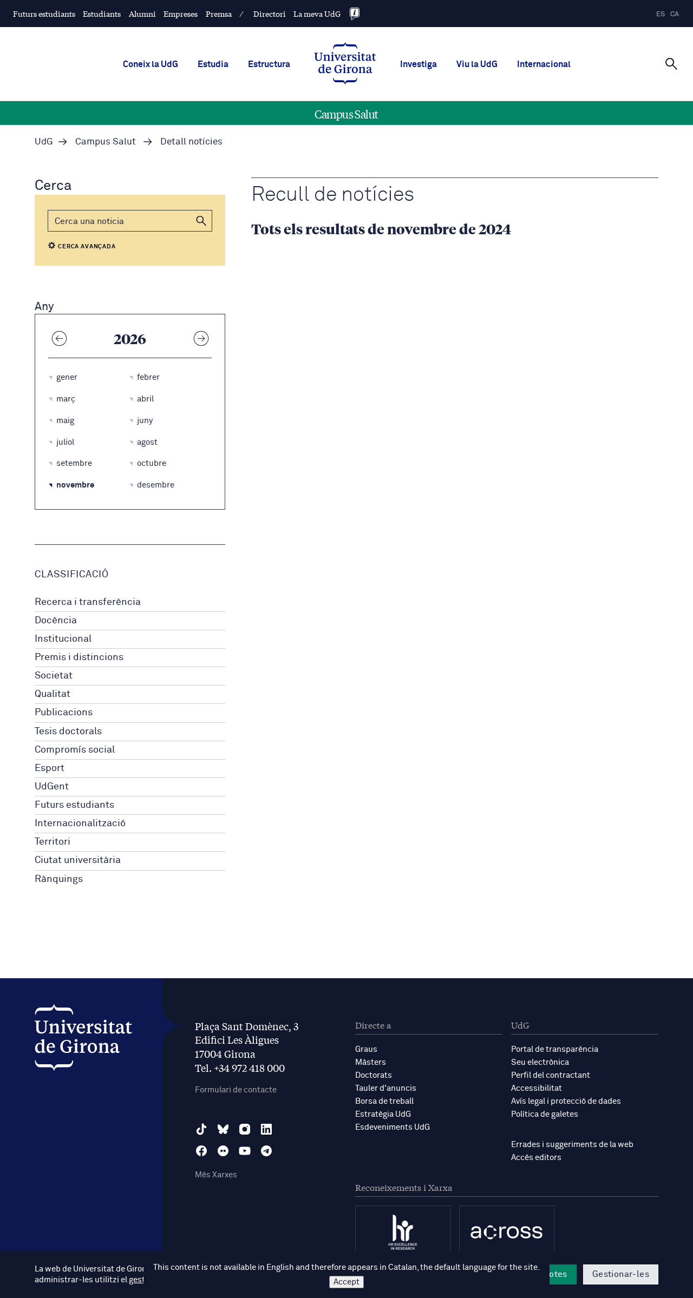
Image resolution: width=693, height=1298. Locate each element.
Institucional (63, 639)
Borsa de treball (384, 1101)
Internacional (544, 64)
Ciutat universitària (78, 860)
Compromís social (75, 750)
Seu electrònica (540, 1062)
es (660, 14)
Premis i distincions (79, 657)
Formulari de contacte (236, 1090)
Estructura (269, 64)
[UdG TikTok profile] (201, 1129)
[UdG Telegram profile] (266, 1150)
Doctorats (373, 1075)
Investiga (418, 64)
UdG (44, 142)
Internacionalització (80, 823)
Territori (52, 842)
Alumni (142, 13)
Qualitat (52, 694)
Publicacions (64, 712)
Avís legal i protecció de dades (566, 1101)
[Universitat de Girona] (83, 1040)
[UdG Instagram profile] (244, 1129)
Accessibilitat (536, 1088)
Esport (49, 768)
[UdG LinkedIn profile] (266, 1129)
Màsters (370, 1062)
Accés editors (536, 1158)
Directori (269, 13)
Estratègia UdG (383, 1114)
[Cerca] (671, 63)
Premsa (219, 13)
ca (674, 14)
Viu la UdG (477, 64)
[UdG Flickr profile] (223, 1150)
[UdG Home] (345, 64)
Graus (366, 1049)
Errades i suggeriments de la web (572, 1145)
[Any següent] (201, 338)
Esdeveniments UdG (392, 1127)
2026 (130, 338)
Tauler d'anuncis (385, 1088)
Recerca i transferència (88, 602)
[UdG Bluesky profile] (223, 1129)
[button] (201, 221)
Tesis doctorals (68, 731)
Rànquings (59, 879)
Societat (54, 676)
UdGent (52, 787)
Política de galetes (544, 1114)
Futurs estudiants (44, 13)
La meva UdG (317, 13)
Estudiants (102, 13)
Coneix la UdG (150, 64)
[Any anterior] (59, 338)
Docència (56, 620)
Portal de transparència (554, 1049)
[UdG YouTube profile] (244, 1150)
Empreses (181, 13)
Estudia (213, 64)
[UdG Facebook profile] (201, 1150)
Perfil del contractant (550, 1075)
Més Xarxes (216, 1175)
